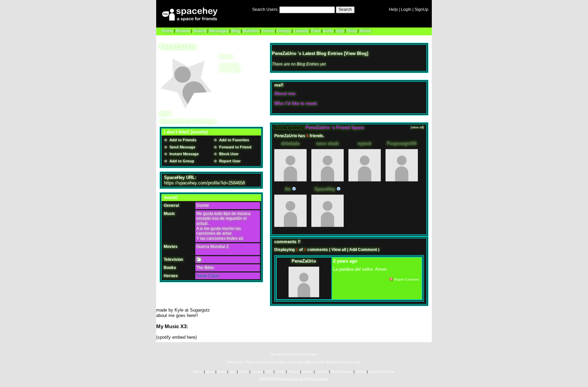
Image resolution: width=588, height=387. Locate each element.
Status (361, 371)
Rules (221, 371)
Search (345, 9)
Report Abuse (342, 371)
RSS (269, 371)
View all (338, 249)
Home (167, 31)
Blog (235, 31)
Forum (268, 31)
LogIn (406, 9)
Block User (228, 154)
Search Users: (265, 9)
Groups (284, 31)
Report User (229, 161)
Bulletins (251, 31)
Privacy (293, 371)
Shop (352, 31)
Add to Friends (182, 140)
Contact (322, 371)
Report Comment (406, 279)
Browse (183, 31)
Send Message (181, 147)
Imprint (307, 371)
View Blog (356, 53)
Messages (218, 31)
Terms (280, 371)
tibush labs (308, 354)
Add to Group (181, 161)
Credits (256, 371)
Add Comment (363, 249)
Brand (243, 371)
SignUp (421, 9)
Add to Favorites (233, 140)
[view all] (417, 127)
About (365, 31)
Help (393, 9)
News (210, 371)
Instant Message (183, 154)
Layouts (301, 31)
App (340, 31)
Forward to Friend (234, 147)
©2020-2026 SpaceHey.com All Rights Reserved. (294, 378)
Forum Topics (203, 121)
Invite (328, 31)
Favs (315, 31)
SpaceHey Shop (382, 371)
